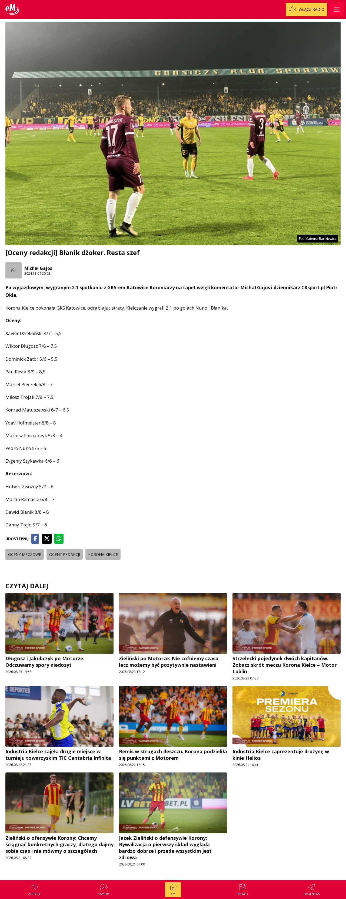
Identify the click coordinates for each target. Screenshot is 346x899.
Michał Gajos (38, 268)
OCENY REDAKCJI (64, 554)
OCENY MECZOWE (24, 554)
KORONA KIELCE (103, 554)
